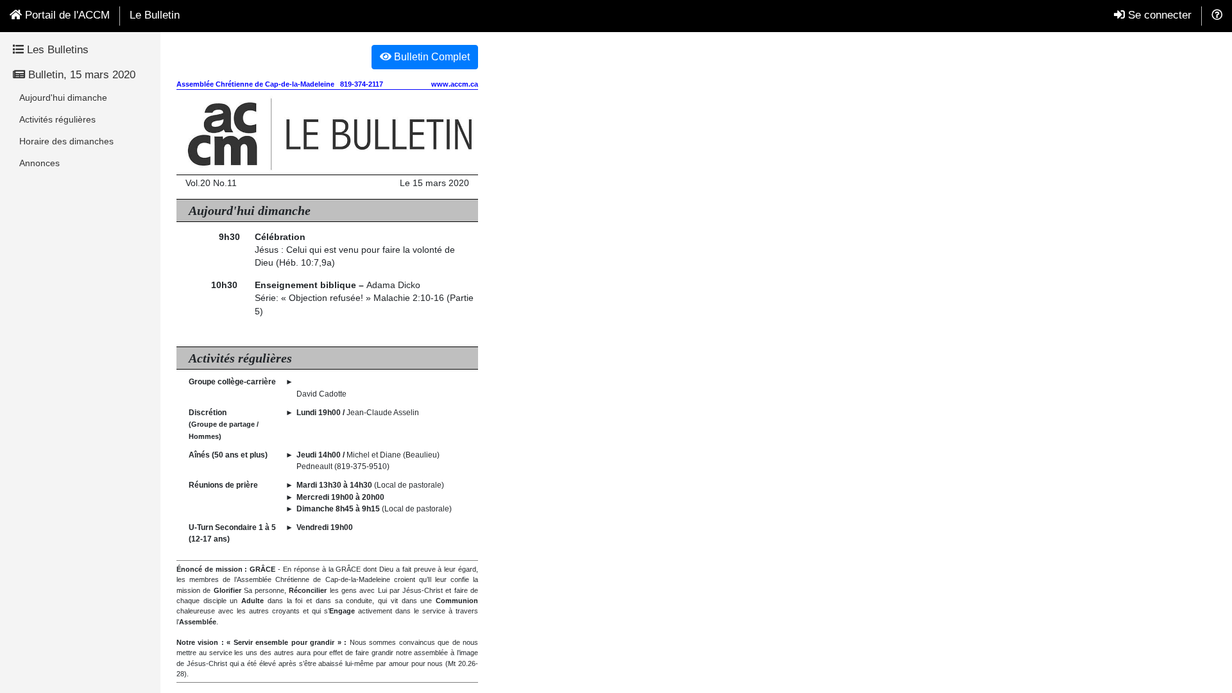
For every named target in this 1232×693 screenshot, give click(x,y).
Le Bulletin (155, 15)
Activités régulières (57, 119)
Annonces (39, 163)
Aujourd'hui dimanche (63, 97)
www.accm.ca (454, 84)
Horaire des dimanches (66, 141)
